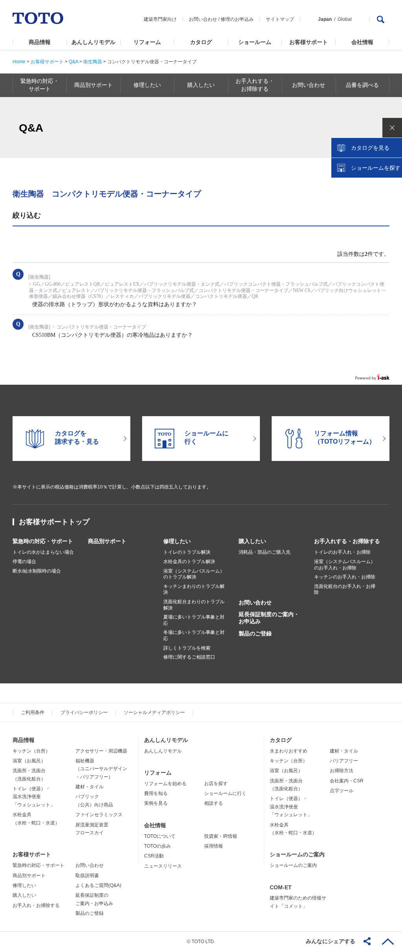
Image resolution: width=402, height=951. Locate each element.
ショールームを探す (375, 168)
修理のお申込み (237, 19)
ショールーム (254, 42)
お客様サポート (308, 42)
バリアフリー (344, 761)
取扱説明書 (87, 875)
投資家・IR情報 (220, 836)
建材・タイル (89, 786)
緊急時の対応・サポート (43, 541)
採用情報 (213, 846)
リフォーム (147, 42)
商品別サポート (107, 541)
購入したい (252, 541)
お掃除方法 (341, 770)
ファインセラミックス (98, 814)
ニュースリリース (163, 866)
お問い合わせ (203, 19)
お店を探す (216, 783)
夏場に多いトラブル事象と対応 (194, 620)
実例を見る (156, 803)
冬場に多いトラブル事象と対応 (194, 635)
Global (345, 19)
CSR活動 (154, 856)
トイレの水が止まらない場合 (43, 552)
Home (19, 61)
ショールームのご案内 (297, 854)
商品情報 (40, 42)
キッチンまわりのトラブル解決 (194, 589)
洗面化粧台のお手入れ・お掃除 (344, 589)
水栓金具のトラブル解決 (189, 561)
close (392, 128)
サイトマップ (280, 19)
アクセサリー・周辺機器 (101, 751)
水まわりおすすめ (288, 751)
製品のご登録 (255, 633)
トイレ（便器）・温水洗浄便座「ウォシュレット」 (34, 797)
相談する (213, 803)
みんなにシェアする (330, 941)
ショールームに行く (225, 793)
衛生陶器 (92, 61)
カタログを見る (370, 148)
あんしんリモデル (93, 42)
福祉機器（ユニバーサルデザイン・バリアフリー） (101, 769)
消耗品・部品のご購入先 (265, 552)
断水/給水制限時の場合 (37, 571)
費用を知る (156, 793)
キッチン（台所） (31, 751)
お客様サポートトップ (54, 522)
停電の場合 (24, 561)
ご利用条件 (32, 712)
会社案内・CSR (347, 781)
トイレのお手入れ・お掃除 (342, 552)
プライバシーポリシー (84, 712)
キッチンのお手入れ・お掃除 (344, 577)
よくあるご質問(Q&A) (98, 885)
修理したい (177, 541)
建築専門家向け (160, 19)
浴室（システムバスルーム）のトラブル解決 (194, 574)
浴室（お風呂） (29, 761)
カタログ (201, 42)
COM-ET (281, 887)
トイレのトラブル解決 (186, 552)
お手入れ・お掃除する (36, 905)
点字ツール (341, 790)
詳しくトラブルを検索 (186, 648)
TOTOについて (159, 836)
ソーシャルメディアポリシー (154, 712)
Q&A (73, 61)
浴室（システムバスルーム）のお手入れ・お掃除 (344, 565)
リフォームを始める (165, 783)
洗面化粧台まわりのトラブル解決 (194, 605)
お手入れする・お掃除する (347, 541)
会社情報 (362, 42)
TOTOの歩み (157, 846)
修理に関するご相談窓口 (189, 657)
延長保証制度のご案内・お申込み (269, 617)
